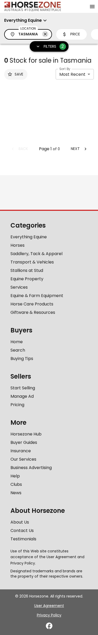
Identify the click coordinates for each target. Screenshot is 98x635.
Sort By (64, 69)
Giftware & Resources (32, 312)
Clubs (16, 484)
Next (75, 148)
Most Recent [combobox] (72, 74)
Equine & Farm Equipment (36, 296)
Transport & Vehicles (32, 262)
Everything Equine (28, 237)
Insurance (20, 451)
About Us (19, 522)
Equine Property (26, 279)
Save (19, 74)
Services (19, 287)
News (15, 493)
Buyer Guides (23, 442)
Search (17, 350)
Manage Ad (22, 396)
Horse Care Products (31, 304)
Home (16, 342)
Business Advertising (31, 468)
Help (15, 476)
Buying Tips (21, 359)
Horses (17, 245)
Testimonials (23, 539)
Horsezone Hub (26, 434)
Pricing (17, 405)
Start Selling (22, 388)
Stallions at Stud (26, 270)
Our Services (23, 459)
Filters (54, 46)
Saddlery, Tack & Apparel (36, 254)
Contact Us (22, 531)
